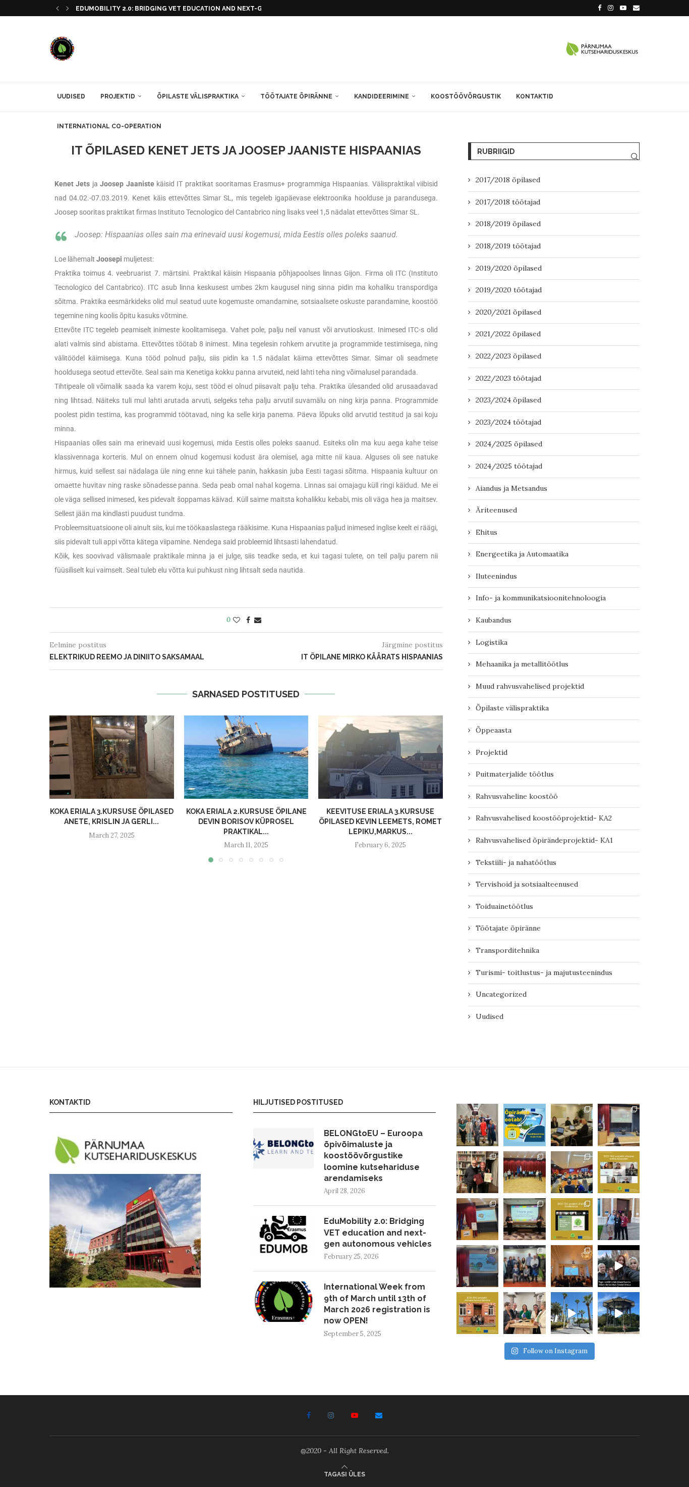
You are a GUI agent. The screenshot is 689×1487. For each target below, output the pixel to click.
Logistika (491, 642)
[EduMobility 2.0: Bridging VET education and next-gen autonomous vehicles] (283, 1236)
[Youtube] (623, 8)
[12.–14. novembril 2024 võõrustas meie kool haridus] (524, 1266)
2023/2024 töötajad (508, 422)
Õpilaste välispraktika (198, 96)
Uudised (71, 96)
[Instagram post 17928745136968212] (619, 1266)
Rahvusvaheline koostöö (517, 796)
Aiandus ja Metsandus (511, 488)
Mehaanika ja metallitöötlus (522, 664)
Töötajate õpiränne (296, 96)
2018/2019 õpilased (508, 223)
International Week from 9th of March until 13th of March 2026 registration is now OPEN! (377, 1303)
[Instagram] (610, 8)
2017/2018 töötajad (508, 202)
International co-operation (109, 126)
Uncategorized (501, 994)
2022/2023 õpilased (508, 356)
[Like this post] (236, 620)
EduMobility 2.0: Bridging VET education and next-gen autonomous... (200, 8)
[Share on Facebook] (248, 620)
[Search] (634, 156)
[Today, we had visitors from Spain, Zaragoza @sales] (477, 1125)
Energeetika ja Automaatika (522, 553)
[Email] (636, 8)
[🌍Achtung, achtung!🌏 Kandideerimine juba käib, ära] (524, 1125)
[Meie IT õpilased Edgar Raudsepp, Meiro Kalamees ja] (619, 1219)
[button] (57, 8)
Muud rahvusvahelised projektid (530, 686)
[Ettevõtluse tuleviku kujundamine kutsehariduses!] (572, 1125)
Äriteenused (496, 510)
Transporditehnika (507, 950)
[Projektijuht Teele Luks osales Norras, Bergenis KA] (572, 1266)
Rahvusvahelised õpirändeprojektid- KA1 (544, 840)
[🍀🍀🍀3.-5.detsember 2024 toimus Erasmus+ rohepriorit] (524, 1219)
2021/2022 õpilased (508, 333)
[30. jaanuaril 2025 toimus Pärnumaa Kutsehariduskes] (572, 1172)
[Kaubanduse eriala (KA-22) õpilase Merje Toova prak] (572, 1313)
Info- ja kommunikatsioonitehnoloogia (541, 597)
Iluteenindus (496, 576)
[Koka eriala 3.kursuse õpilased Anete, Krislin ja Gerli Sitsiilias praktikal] (111, 756)
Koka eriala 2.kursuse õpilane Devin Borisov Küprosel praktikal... (246, 822)
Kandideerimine (381, 96)
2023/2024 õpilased (508, 399)
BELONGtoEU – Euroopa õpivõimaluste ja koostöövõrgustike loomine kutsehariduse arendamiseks (373, 1156)
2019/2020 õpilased (509, 268)
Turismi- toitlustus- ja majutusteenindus (544, 972)
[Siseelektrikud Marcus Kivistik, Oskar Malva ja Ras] (619, 1313)
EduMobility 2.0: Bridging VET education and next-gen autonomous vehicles (378, 1232)
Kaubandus (493, 620)
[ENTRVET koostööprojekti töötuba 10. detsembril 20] (477, 1219)
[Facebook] (599, 8)
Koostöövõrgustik (466, 96)
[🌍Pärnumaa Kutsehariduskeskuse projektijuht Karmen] (524, 1313)
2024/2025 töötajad (509, 466)
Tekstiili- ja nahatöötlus (516, 862)
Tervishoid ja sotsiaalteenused (527, 884)
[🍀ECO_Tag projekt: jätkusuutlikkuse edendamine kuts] (619, 1125)
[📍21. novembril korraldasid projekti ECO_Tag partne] (572, 1219)
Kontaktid (534, 96)
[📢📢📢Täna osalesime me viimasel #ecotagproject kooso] (619, 1172)
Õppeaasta (493, 730)
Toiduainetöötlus (504, 906)
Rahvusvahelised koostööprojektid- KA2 (544, 818)
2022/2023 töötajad (508, 378)
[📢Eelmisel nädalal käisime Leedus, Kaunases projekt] (477, 1313)
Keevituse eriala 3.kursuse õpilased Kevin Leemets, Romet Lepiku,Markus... (380, 822)
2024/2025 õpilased (509, 443)
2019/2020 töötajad (509, 289)
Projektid (117, 96)
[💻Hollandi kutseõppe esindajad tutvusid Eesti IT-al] (524, 1172)
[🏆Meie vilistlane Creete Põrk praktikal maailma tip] (477, 1172)
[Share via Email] (257, 620)
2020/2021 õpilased (508, 312)
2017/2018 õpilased (508, 179)
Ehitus (486, 532)
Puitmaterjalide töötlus (515, 774)
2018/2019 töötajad (508, 245)
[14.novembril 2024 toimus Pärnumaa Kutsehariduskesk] (477, 1266)
